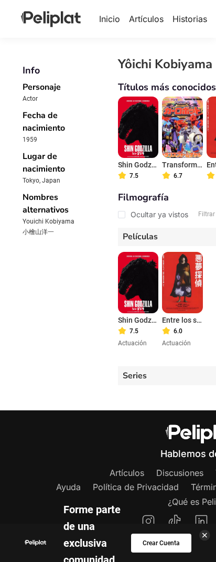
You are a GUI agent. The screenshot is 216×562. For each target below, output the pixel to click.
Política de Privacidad (136, 487)
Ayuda (68, 487)
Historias (189, 19)
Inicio (109, 19)
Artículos (146, 19)
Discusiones (179, 473)
